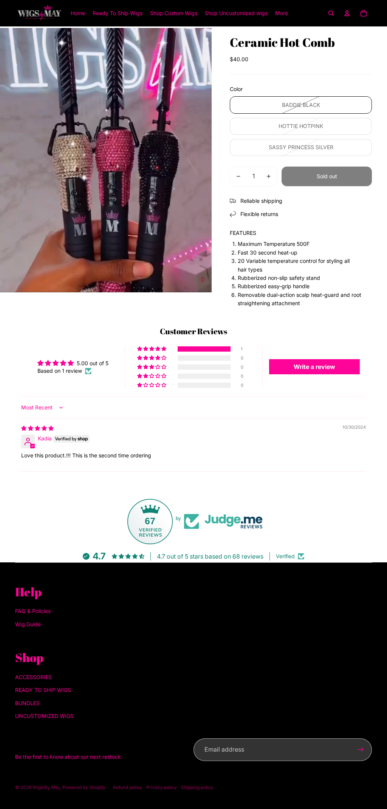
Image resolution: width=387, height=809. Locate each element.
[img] (37, 428)
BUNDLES (27, 703)
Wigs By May (46, 787)
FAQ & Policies (33, 611)
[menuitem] (281, 13)
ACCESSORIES (33, 677)
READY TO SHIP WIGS (43, 690)
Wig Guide (28, 624)
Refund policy (127, 787)
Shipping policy (197, 787)
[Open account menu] (347, 13)
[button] (152, 349)
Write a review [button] (314, 367)
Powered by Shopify (83, 787)
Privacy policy (161, 787)
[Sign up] (360, 750)
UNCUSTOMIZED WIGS (44, 716)
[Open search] (331, 13)
